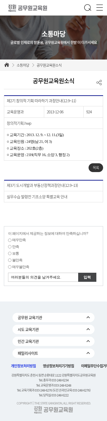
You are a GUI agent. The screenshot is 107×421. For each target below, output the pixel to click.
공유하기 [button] (99, 82)
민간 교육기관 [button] (28, 341)
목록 (96, 167)
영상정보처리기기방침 (58, 365)
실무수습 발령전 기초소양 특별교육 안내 (37, 197)
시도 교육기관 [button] (28, 329)
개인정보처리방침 (23, 365)
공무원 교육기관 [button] (30, 317)
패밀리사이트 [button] (28, 353)
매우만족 (19, 240)
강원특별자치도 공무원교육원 (28, 8)
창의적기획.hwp (19, 123)
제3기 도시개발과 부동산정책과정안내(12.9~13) (42, 185)
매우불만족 (20, 267)
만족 (15, 247)
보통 (15, 253)
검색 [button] (87, 7)
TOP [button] (98, 413)
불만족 (17, 260)
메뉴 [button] (99, 7)
